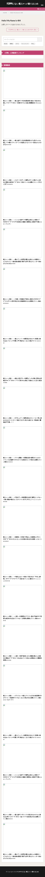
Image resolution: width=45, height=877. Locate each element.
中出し (33, 43)
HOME (5, 13)
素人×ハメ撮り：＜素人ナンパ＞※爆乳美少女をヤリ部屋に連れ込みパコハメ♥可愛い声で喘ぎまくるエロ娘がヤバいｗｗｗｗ (22, 341)
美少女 (5, 43)
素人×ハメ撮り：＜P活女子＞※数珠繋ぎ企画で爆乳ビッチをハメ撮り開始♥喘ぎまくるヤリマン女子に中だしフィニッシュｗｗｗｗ (22, 499)
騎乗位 (11, 43)
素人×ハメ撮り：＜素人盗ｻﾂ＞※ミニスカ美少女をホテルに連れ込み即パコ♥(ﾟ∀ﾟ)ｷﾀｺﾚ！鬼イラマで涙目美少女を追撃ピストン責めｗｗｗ (22, 817)
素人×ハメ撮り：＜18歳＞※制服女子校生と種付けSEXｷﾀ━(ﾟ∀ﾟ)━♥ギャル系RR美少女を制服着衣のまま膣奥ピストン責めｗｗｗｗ (22, 301)
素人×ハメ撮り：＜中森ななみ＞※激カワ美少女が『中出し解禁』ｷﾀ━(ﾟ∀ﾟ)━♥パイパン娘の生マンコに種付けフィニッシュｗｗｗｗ (22, 579)
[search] (40, 39)
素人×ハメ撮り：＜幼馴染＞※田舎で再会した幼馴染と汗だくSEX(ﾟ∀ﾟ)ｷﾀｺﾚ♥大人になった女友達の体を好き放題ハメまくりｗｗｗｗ (22, 539)
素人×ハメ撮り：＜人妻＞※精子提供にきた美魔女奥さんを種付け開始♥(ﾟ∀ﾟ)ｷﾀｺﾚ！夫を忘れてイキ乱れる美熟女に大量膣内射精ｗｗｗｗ (22, 658)
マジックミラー (25, 43)
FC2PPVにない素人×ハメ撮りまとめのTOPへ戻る (22, 29)
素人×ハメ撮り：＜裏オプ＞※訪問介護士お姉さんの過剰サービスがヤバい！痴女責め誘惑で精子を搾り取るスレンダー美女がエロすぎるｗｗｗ (22, 261)
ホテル (17, 43)
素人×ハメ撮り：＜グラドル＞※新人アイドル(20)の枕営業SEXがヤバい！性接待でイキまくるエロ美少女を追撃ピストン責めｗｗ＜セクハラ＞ (22, 698)
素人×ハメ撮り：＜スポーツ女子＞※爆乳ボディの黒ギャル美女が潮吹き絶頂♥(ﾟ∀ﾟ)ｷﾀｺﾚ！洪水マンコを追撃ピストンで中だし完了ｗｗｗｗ (22, 182)
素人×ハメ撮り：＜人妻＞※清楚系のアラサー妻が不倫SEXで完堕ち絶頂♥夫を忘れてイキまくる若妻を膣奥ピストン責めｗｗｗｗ (22, 618)
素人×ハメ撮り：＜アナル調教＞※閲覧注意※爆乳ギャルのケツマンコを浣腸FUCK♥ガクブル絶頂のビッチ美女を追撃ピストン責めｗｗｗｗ (22, 460)
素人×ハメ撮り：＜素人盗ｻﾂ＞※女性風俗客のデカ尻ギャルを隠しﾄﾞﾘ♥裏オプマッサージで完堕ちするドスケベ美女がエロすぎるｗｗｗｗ (22, 142)
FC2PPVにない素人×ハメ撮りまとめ (22, 4)
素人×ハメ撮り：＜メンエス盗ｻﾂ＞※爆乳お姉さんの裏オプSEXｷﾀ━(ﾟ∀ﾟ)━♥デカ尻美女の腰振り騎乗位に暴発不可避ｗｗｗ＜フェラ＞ (22, 222)
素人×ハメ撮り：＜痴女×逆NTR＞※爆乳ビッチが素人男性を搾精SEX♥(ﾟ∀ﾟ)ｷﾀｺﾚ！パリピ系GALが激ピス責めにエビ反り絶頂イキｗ (22, 380)
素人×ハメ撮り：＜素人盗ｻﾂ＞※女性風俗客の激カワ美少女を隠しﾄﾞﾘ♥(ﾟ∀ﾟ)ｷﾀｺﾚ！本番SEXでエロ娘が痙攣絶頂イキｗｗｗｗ (22, 103)
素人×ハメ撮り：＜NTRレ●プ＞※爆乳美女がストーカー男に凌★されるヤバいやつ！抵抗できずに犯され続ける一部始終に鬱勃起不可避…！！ (22, 420)
